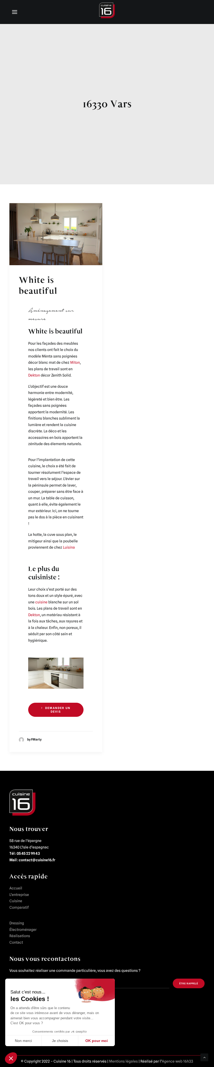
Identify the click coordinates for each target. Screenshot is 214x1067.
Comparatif (19, 907)
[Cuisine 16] (107, 12)
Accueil (15, 888)
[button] (11, 1058)
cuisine (41, 602)
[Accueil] (22, 803)
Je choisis (60, 1041)
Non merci (23, 1041)
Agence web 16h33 (177, 1061)
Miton (75, 362)
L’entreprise (19, 895)
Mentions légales (123, 1061)
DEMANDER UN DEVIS (58, 709)
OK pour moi (96, 1041)
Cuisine (15, 901)
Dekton (34, 375)
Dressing (16, 923)
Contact (16, 942)
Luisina (69, 547)
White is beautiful (38, 285)
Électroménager (23, 929)
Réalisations (19, 936)
